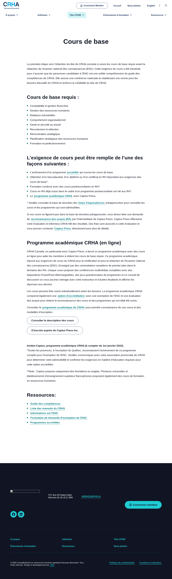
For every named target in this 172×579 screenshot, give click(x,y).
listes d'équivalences (91, 202)
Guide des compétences (45, 403)
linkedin (21, 514)
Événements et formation (116, 15)
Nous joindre (134, 6)
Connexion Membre (94, 5)
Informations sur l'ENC (44, 413)
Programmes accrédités (45, 422)
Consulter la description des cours (52, 320)
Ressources (157, 15)
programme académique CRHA (53, 196)
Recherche (166, 5)
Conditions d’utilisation (150, 563)
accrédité (72, 172)
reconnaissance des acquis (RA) (51, 219)
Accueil (117, 6)
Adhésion (42, 15)
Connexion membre (145, 504)
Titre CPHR (75, 15)
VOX (52, 565)
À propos (10, 15)
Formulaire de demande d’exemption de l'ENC (58, 417)
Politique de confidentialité (122, 563)
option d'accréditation (71, 295)
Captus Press (62, 228)
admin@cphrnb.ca (91, 496)
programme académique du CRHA (63, 307)
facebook (13, 514)
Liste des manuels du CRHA (47, 408)
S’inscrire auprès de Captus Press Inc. (54, 330)
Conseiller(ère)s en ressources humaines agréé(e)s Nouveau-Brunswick (11, 5)
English (151, 6)
